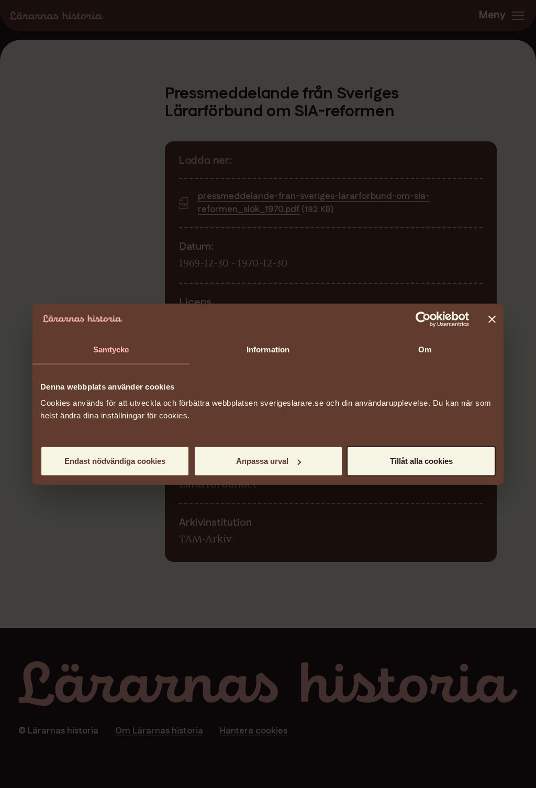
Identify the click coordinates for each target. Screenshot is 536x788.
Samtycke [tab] (111, 349)
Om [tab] (424, 349)
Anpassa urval (262, 461)
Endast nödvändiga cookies (114, 461)
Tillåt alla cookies (421, 461)
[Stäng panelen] (492, 319)
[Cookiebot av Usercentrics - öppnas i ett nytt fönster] (423, 319)
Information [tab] (268, 349)
